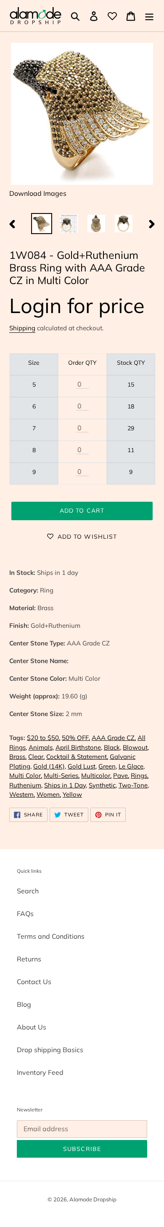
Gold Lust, (82, 766)
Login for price (77, 305)
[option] (42, 223)
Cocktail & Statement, (77, 757)
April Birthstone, (79, 747)
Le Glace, (132, 766)
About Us (31, 1027)
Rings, (139, 775)
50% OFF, (76, 738)
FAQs (25, 913)
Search (28, 891)
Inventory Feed (40, 1072)
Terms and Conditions (51, 936)
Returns (29, 959)
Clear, (36, 757)
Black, (112, 747)
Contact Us (34, 981)
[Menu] (149, 16)
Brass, (17, 757)
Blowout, (136, 747)
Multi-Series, (61, 775)
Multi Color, (25, 775)
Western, (22, 794)
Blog (24, 1004)
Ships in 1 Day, (65, 785)
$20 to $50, (43, 738)
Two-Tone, (134, 785)
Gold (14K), (49, 766)
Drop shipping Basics (50, 1049)
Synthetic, (103, 785)
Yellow (72, 794)
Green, (107, 766)
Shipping (22, 328)
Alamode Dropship (92, 1199)
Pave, (121, 775)
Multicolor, (96, 775)
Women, (49, 794)
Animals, (41, 747)
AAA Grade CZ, (114, 738)
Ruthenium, (25, 785)
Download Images (37, 193)
